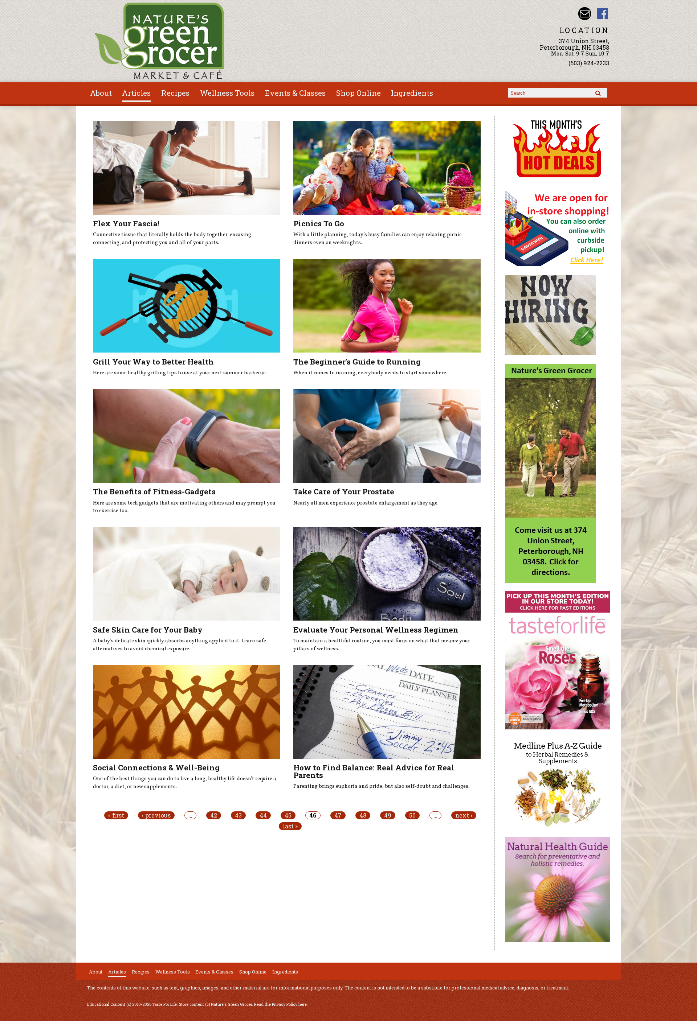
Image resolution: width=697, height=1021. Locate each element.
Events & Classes (295, 93)
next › (463, 815)
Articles (136, 93)
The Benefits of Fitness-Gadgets (154, 491)
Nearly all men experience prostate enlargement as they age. (366, 503)
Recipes (175, 93)
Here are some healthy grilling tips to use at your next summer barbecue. (180, 372)
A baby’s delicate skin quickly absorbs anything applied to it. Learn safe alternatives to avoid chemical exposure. (179, 644)
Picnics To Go (318, 223)
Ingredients (412, 93)
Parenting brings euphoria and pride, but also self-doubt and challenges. (381, 786)
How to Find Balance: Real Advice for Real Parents (373, 771)
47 (338, 815)
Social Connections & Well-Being (156, 767)
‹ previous (156, 815)
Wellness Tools (227, 93)
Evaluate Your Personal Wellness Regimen (375, 630)
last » (290, 826)
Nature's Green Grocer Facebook (602, 13)
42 (213, 815)
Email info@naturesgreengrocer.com (584, 13)
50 (412, 815)
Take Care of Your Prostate (343, 491)
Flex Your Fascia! (126, 223)
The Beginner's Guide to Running (357, 362)
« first (116, 815)
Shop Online (358, 93)
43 (238, 815)
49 (387, 815)
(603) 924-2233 (588, 63)
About (101, 93)
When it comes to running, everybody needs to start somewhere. (370, 372)
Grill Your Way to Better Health (153, 362)
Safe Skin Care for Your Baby (148, 630)
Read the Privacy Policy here (280, 1004)
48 (362, 815)
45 (288, 815)
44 (263, 815)
